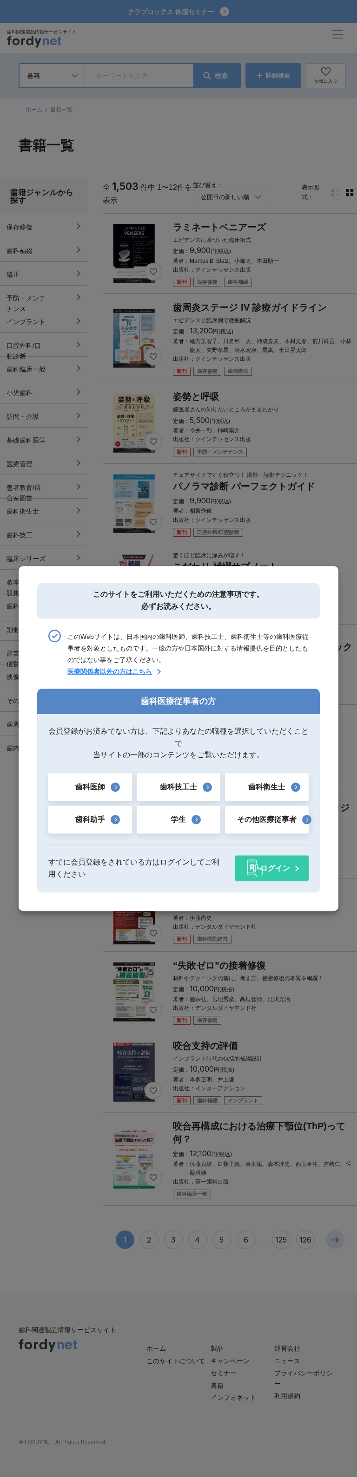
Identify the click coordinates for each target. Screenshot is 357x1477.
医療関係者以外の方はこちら (109, 671)
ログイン (275, 868)
